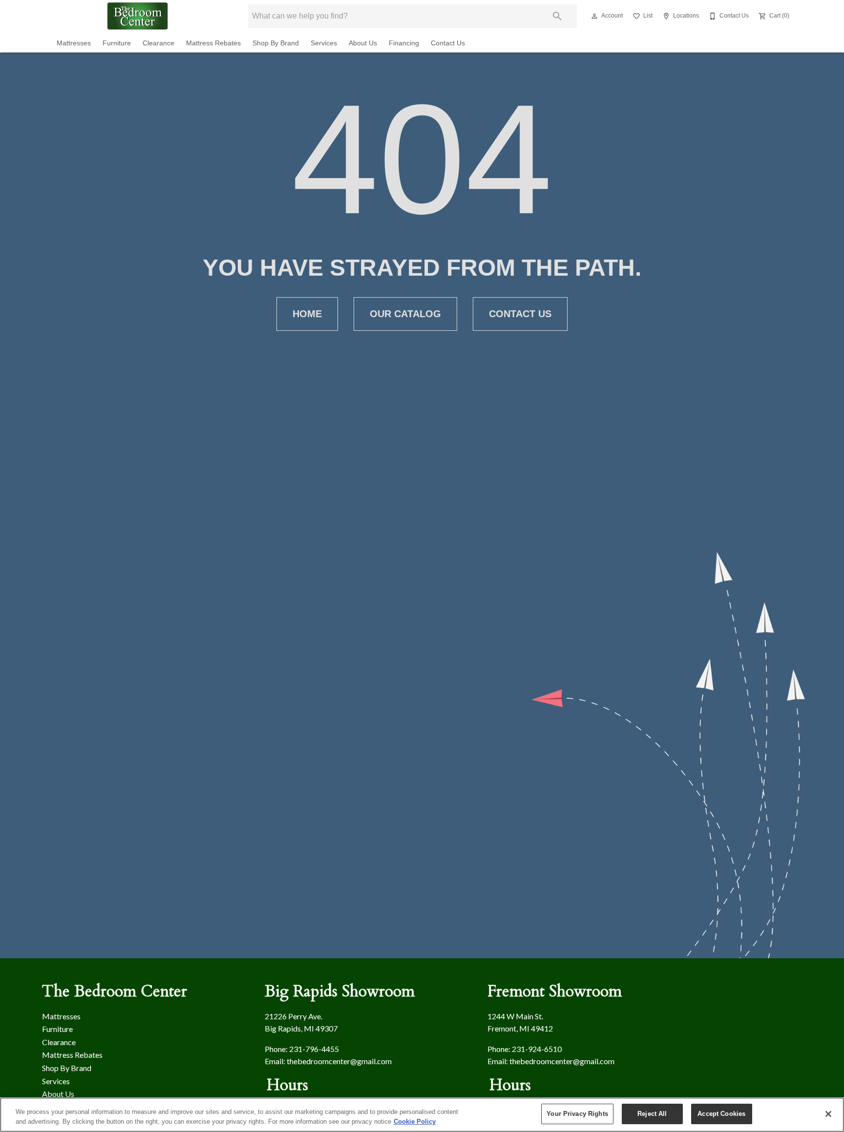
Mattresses (74, 43)
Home (307, 313)
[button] (594, 16)
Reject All (652, 1113)
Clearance (158, 43)
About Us (363, 43)
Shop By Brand (276, 43)
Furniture (117, 43)
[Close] (828, 1114)
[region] (422, 1114)
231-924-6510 (537, 1048)
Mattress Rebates (213, 43)
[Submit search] (557, 16)
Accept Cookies (721, 1113)
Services (324, 43)
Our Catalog (405, 313)
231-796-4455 (314, 1048)
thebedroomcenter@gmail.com (339, 1061)
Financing (404, 43)
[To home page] (137, 16)
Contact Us (448, 43)
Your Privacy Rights (577, 1113)
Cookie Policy (415, 1121)
